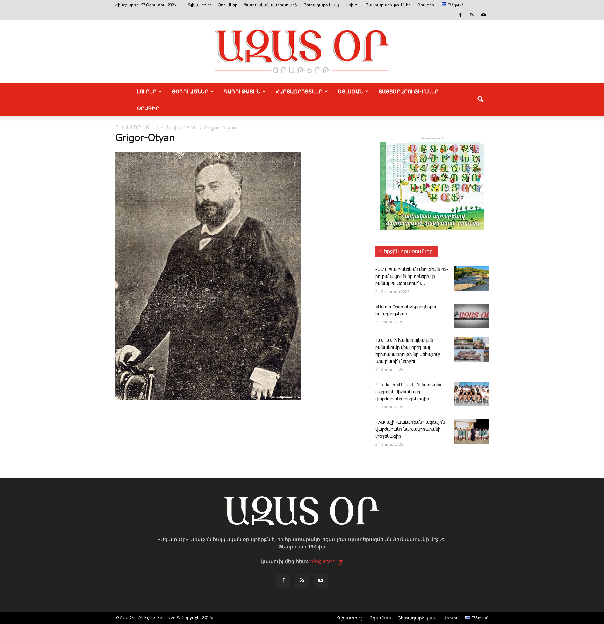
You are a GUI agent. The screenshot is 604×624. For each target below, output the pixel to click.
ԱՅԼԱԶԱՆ (350, 91)
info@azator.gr (326, 561)
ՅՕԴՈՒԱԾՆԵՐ (190, 91)
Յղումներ (227, 5)
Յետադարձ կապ (321, 5)
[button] (480, 99)
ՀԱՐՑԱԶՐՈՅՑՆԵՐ (299, 91)
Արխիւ (352, 5)
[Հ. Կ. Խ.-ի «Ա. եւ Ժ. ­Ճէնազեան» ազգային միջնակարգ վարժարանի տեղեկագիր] (471, 394)
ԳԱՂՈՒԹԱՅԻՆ (242, 91)
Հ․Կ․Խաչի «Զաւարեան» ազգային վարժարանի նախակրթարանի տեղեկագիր (410, 429)
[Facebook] (460, 15)
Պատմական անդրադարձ (270, 5)
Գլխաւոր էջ (199, 5)
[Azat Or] (302, 51)
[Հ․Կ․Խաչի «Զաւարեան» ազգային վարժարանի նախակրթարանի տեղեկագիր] (471, 431)
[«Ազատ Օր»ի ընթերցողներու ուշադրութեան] (471, 316)
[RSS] (472, 15)
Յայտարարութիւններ (388, 5)
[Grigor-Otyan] (208, 398)
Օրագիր (425, 5)
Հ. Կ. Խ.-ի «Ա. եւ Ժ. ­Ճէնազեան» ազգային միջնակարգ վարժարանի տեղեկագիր (408, 392)
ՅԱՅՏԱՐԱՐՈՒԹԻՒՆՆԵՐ (408, 91)
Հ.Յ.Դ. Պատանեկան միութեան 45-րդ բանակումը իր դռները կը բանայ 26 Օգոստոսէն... (411, 276)
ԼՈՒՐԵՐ (146, 91)
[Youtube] (483, 15)
